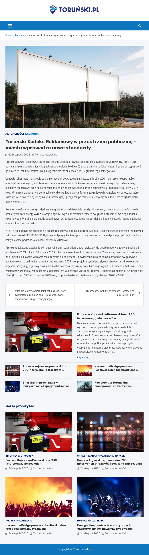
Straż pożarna (87, 456)
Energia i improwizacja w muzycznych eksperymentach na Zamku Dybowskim (46, 386)
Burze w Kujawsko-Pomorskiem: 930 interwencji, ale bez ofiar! (31, 462)
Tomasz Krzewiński (46, 154)
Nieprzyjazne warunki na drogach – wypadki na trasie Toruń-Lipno (110, 292)
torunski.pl (85, 549)
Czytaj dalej (83, 357)
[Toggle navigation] (10, 25)
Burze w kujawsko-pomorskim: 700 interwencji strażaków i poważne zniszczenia (44, 370)
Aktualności (14, 133)
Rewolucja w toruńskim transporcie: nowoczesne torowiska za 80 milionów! (113, 386)
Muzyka (10, 520)
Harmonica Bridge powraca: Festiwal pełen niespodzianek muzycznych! (115, 370)
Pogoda (28, 456)
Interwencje (13, 456)
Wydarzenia (106, 456)
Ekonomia (32, 133)
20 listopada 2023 (19, 154)
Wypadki (120, 456)
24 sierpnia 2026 (18, 468)
